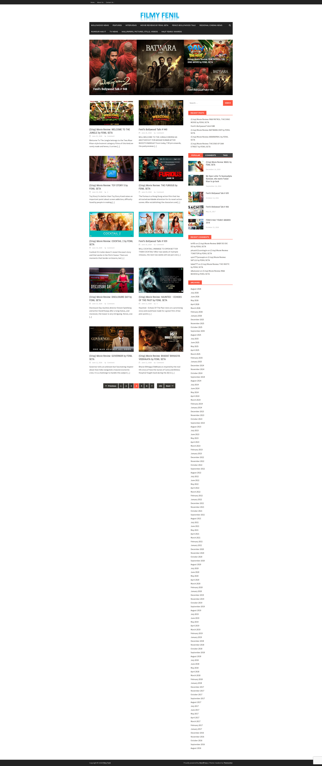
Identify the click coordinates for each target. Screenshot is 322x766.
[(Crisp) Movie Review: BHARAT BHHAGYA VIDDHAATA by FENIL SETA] (161, 338)
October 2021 (196, 511)
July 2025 (195, 338)
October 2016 (196, 740)
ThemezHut (228, 763)
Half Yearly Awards (172, 31)
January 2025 (196, 361)
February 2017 (197, 725)
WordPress (203, 763)
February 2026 (197, 312)
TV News (114, 31)
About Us (100, 2)
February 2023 (197, 449)
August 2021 (196, 518)
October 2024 (196, 373)
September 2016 (198, 744)
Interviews (131, 25)
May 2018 (194, 668)
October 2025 (196, 327)
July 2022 (195, 476)
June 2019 (195, 618)
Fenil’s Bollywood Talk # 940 (153, 129)
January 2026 (196, 315)
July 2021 (195, 522)
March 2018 (195, 675)
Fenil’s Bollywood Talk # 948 (200, 90)
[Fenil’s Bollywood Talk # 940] (161, 112)
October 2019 (196, 602)
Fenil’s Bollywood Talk (184, 25)
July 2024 (195, 384)
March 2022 (195, 491)
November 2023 (197, 415)
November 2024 (197, 369)
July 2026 (195, 292)
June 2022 (195, 480)
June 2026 (195, 296)
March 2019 (195, 629)
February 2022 (197, 495)
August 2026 (196, 289)
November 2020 (197, 553)
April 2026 (195, 304)
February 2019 (197, 633)
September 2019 (198, 606)
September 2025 (198, 331)
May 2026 (194, 300)
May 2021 (194, 530)
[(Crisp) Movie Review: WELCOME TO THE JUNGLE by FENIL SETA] (111, 112)
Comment (110, 136)
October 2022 (196, 465)
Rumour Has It (98, 31)
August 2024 (196, 380)
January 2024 (196, 407)
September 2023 (198, 423)
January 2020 (196, 591)
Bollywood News (100, 25)
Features (117, 25)
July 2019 (195, 614)
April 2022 (195, 488)
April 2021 (195, 534)
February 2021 (197, 541)
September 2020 (198, 560)
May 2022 (194, 484)
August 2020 (196, 564)
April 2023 (195, 442)
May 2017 (194, 713)
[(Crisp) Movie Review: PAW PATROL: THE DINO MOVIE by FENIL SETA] (208, 53)
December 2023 (197, 411)
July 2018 (195, 660)
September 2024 (198, 377)
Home (93, 2)
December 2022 (197, 457)
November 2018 (197, 644)
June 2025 (195, 342)
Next (168, 386)
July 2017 (195, 706)
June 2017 (195, 710)
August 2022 (196, 472)
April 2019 (195, 625)
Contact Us (109, 2)
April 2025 (195, 350)
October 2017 (196, 694)
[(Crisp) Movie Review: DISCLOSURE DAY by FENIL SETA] (111, 280)
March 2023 (195, 446)
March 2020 (195, 583)
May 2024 (194, 392)
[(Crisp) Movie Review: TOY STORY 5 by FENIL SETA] (111, 168)
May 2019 (194, 622)
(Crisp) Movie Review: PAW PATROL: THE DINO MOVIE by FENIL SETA (206, 60)
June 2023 (195, 434)
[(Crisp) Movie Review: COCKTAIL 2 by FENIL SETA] (111, 224)
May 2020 (194, 576)
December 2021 (197, 503)
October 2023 (196, 419)
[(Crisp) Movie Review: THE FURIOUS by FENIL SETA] (161, 168)
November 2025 (197, 323)
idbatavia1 (195, 271)
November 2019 (197, 599)
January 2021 (196, 545)
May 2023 (194, 438)
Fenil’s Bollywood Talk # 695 (217, 193)
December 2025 (197, 319)
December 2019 (197, 595)
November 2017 (197, 690)
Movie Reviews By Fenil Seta (154, 25)
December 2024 (197, 365)
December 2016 (197, 732)
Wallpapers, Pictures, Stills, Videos (140, 31)
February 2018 (197, 679)
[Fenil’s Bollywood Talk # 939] (161, 224)
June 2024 (195, 388)
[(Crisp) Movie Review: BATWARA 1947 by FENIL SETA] (136, 67)
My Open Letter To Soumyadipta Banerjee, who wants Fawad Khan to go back (219, 179)
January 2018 (196, 683)
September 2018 (198, 652)
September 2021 (198, 514)
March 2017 (195, 721)
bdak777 (194, 264)
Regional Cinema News (210, 25)
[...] (118, 146)
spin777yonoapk (198, 257)
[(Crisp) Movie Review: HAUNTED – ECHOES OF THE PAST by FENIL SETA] (161, 280)
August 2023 (196, 426)
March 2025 (195, 354)
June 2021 (195, 526)
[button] (177, 67)
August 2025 (196, 335)
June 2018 (195, 664)
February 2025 (197, 357)
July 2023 (195, 430)
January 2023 (196, 453)
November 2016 (197, 736)
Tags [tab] (225, 155)
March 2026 (195, 308)
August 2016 (196, 748)
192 (160, 386)
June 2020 (195, 572)
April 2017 (195, 717)
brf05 (193, 243)
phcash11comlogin (199, 250)
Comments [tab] (210, 155)
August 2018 (196, 656)
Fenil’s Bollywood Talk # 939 (153, 241)
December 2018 (197, 641)
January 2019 (196, 637)
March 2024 (195, 400)
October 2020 (196, 556)
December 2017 (197, 687)
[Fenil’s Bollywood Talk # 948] (208, 81)
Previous (112, 386)
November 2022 (197, 461)
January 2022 (196, 499)
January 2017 (196, 729)
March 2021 (195, 537)
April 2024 (195, 396)
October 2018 (196, 648)
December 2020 (197, 549)
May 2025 (194, 346)
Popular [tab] (195, 155)
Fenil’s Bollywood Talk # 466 (217, 207)
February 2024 (197, 403)
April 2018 (195, 671)
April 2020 (195, 579)
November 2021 (197, 507)
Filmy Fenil (107, 763)
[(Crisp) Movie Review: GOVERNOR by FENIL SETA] (111, 338)
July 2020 (195, 568)
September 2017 (198, 698)
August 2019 (196, 610)
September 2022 (198, 468)
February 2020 (197, 587)
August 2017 (196, 702)
